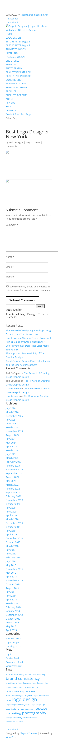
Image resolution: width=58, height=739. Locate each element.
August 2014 (12, 588)
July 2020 (10, 507)
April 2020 (11, 515)
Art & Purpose (12, 674)
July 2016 (10, 561)
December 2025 (14, 415)
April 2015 (11, 576)
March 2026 (12, 412)
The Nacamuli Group (14, 722)
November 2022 (14, 469)
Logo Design (12, 642)
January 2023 (13, 465)
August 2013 (12, 622)
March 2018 (12, 546)
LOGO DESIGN (13, 37)
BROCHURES (12, 60)
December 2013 (14, 614)
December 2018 (14, 538)
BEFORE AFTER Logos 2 (18, 45)
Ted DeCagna (16, 142)
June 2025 (11, 423)
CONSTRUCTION (14, 79)
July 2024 (10, 438)
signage (9, 717)
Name (10, 256)
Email (10, 266)
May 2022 (11, 480)
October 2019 (13, 526)
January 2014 (13, 610)
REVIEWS (10, 102)
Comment (12, 224)
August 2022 (12, 477)
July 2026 (10, 408)
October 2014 (13, 584)
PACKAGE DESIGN (15, 56)
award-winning (39, 674)
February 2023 (13, 461)
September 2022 (15, 473)
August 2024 (12, 435)
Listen (8, 700)
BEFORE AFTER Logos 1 (18, 41)
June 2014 (11, 595)
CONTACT (11, 110)
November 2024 (14, 431)
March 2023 (12, 457)
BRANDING (12, 52)
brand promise (25, 683)
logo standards (27, 709)
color (21, 687)
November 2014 (14, 580)
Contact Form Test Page (18, 114)
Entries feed (12, 658)
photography (34, 713)
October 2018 (13, 542)
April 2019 (11, 534)
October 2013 (13, 618)
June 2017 (11, 553)
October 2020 (13, 503)
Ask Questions (25, 674)
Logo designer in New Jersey (17, 704)
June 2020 (11, 511)
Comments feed (14, 662)
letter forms (44, 695)
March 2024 (12, 450)
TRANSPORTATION (16, 83)
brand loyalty (11, 683)
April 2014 (11, 599)
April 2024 (11, 446)
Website (10, 276)
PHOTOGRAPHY (14, 68)
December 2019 (14, 523)
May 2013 (11, 626)
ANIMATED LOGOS (16, 49)
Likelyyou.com (13, 388)
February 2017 (13, 557)
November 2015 (14, 569)
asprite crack (13, 396)
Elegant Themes (28, 733)
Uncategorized (13, 646)
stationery (18, 717)
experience (30, 691)
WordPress (11, 737)
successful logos (30, 717)
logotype (41, 709)
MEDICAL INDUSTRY (16, 87)
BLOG (9, 106)
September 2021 (15, 492)
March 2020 (12, 519)
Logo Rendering (12, 709)
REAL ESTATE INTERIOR (18, 75)
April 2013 (11, 630)
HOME (9, 33)
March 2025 (12, 427)
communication (31, 687)
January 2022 (13, 488)
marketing (13, 713)
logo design (24, 699)
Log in (9, 654)
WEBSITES (11, 64)
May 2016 (11, 565)
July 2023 (10, 454)
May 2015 (11, 572)
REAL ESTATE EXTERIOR (18, 72)
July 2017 (10, 549)
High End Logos (31, 695)
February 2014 (13, 607)
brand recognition (40, 683)
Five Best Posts (14, 638)
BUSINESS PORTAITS (17, 95)
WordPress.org (14, 665)
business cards (12, 687)
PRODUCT (11, 91)
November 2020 (14, 500)
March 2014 (12, 603)
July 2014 (10, 591)
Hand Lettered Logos (14, 695)
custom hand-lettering (15, 691)
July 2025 (10, 419)
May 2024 (11, 442)
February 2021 (13, 496)
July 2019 (10, 530)
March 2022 (12, 484)
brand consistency (23, 678)
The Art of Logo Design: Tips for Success (27, 315)
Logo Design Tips (38, 704)
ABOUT (9, 98)
